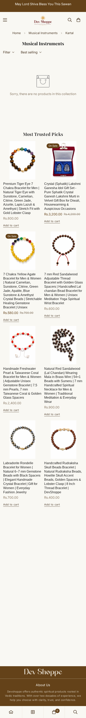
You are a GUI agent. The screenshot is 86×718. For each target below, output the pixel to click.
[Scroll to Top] (79, 697)
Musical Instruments (43, 33)
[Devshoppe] (43, 20)
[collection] (33, 712)
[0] (78, 20)
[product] (11, 712)
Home (16, 33)
